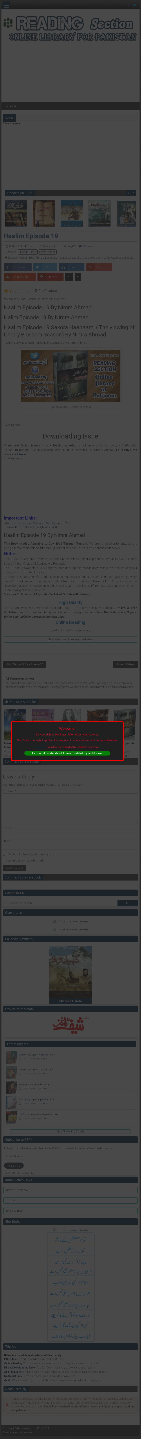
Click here (41, 747)
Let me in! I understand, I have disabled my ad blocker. (67, 753)
